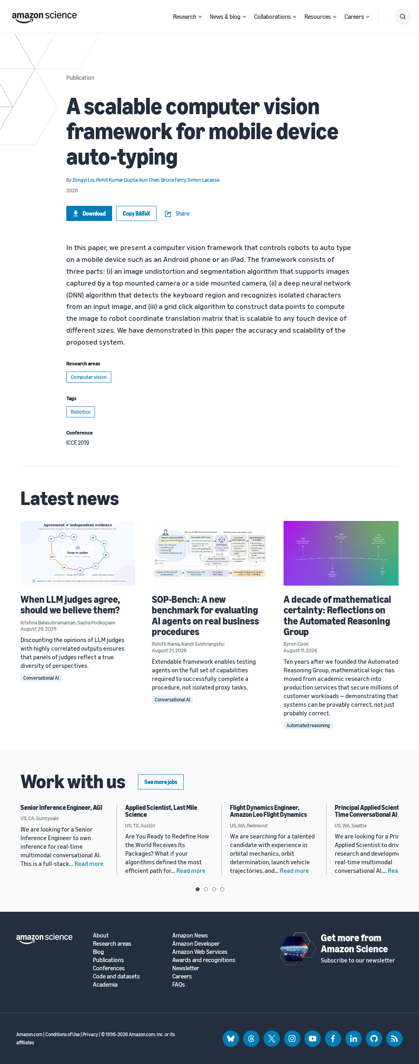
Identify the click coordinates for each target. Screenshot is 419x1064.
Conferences (109, 968)
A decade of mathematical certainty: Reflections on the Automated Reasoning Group (337, 615)
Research (184, 16)
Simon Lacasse (203, 179)
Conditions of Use (62, 1034)
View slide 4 (222, 889)
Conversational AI (41, 678)
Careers (354, 16)
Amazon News (190, 935)
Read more (89, 863)
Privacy (90, 1034)
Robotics (80, 411)
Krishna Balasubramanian (48, 622)
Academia (105, 984)
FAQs (178, 984)
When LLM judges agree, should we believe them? (70, 604)
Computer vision (89, 377)
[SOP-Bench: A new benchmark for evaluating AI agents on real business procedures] (209, 553)
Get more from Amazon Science (354, 943)
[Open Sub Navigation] (200, 17)
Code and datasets (116, 976)
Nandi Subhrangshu (203, 643)
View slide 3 (214, 889)
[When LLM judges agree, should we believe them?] (77, 553)
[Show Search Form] (402, 16)
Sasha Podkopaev (96, 622)
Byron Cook (296, 643)
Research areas (112, 943)
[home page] (44, 15)
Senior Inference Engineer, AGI (61, 807)
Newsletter (185, 968)
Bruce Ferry (173, 179)
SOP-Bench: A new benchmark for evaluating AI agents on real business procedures (205, 615)
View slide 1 (198, 889)
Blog (98, 952)
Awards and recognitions (203, 960)
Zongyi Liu (83, 179)
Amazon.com (29, 1034)
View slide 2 (206, 889)
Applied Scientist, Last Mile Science (161, 811)
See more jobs (160, 781)
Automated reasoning (308, 725)
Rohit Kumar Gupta (116, 179)
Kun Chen (149, 179)
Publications (108, 960)
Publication (80, 77)
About (101, 935)
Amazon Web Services (200, 952)
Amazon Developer (196, 943)
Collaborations (272, 16)
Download (94, 213)
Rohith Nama (166, 643)
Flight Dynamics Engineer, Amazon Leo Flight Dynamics (268, 811)
